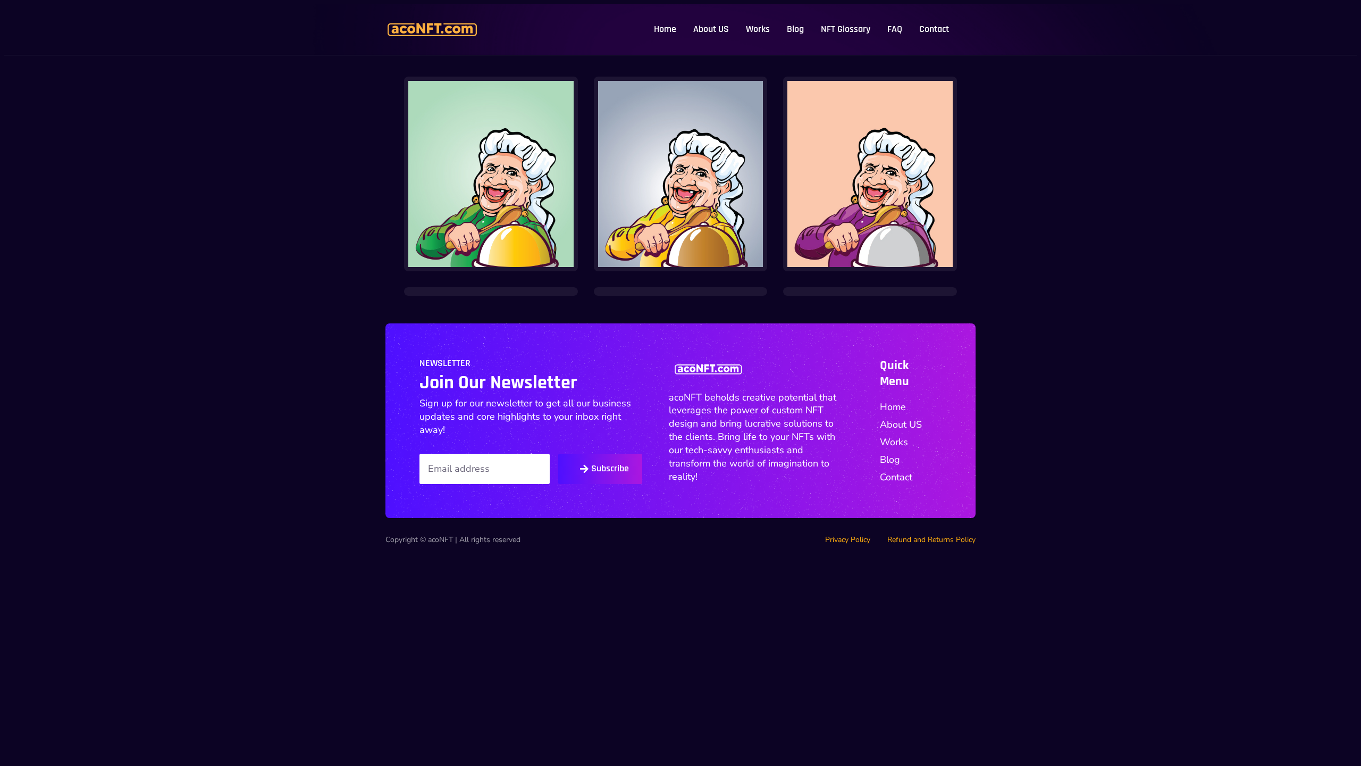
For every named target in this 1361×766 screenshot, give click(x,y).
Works (758, 29)
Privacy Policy (847, 540)
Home (665, 29)
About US (711, 29)
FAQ (894, 29)
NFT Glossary (845, 29)
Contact (934, 29)
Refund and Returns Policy (931, 540)
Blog (795, 29)
